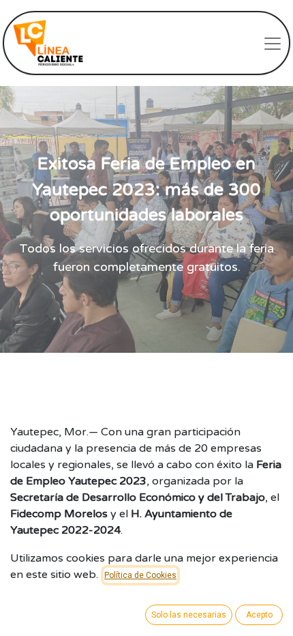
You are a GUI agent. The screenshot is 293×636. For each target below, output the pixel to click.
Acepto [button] (259, 615)
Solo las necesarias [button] (188, 615)
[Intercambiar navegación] (272, 43)
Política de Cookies (140, 575)
